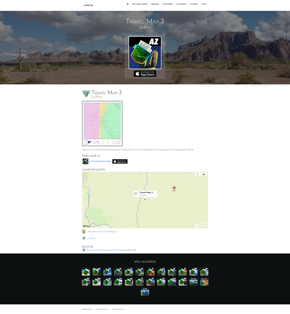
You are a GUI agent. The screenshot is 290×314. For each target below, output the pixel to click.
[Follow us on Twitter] (128, 4)
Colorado (181, 4)
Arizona (155, 4)
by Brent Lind (262, 86)
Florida (194, 4)
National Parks (140, 4)
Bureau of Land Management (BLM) (104, 250)
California (167, 4)
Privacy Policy (102, 309)
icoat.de (88, 5)
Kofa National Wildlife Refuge (102, 232)
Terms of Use (117, 309)
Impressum (87, 309)
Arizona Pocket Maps (100, 161)
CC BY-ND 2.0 (282, 86)
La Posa (91, 238)
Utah (203, 4)
